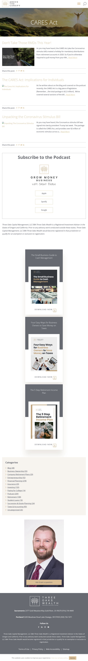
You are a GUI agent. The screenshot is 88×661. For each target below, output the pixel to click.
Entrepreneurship (15, 477)
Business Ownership (16, 471)
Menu (79, 4)
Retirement (12, 497)
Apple (44, 193)
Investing (11, 487)
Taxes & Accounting (15, 506)
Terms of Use (24, 649)
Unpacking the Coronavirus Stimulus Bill (31, 116)
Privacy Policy (37, 649)
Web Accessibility (53, 649)
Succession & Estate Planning (19, 503)
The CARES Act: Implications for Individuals (33, 80)
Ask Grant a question (44, 582)
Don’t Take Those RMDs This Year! (26, 42)
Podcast (11, 494)
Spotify (44, 201)
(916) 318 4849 (68, 611)
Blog (9, 468)
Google (44, 210)
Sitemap (66, 649)
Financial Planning (15, 481)
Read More (72, 57)
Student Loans (13, 500)
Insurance (12, 484)
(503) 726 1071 (66, 617)
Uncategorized (13, 510)
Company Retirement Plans (19, 474)
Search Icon (84, 4)
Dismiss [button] (72, 658)
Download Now (43, 309)
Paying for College (15, 490)
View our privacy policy (59, 658)
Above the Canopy (11, 4)
